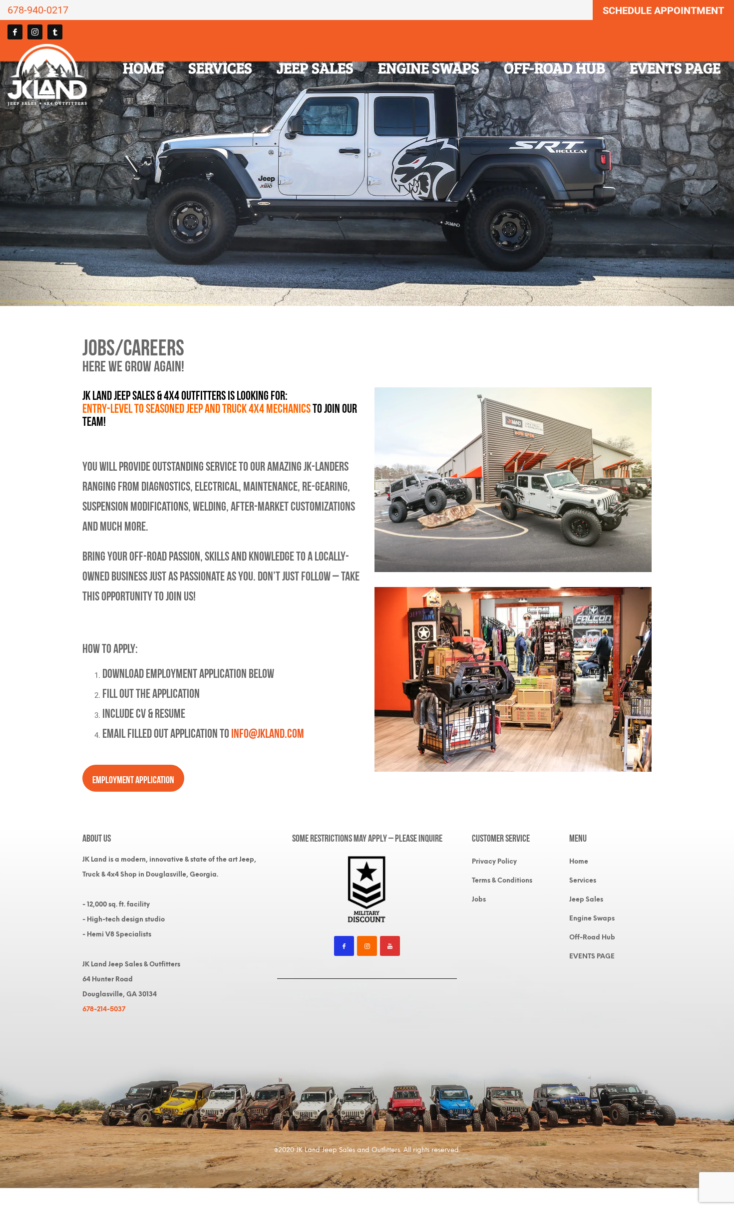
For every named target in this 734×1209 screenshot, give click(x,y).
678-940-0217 (37, 10)
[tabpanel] (367, 163)
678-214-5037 (103, 1009)
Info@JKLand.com (267, 732)
